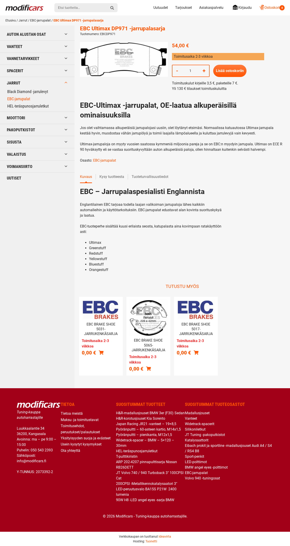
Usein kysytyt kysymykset (81, 444)
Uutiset (14, 178)
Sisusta (14, 142)
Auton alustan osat (26, 34)
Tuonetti (151, 541)
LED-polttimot (196, 462)
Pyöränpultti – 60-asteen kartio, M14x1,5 (148, 429)
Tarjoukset (183, 7)
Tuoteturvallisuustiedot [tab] (150, 177)
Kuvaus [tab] (86, 177)
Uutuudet (160, 7)
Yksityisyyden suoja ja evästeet (86, 438)
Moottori (16, 117)
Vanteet (14, 46)
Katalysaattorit (196, 440)
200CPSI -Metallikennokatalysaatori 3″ (146, 483)
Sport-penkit (194, 456)
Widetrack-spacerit (199, 424)
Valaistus (16, 154)
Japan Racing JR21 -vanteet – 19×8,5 (146, 424)
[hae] (112, 7)
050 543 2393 (42, 450)
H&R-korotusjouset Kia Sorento (140, 418)
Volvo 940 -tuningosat (202, 478)
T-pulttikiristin (127, 456)
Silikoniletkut (195, 429)
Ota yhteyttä (70, 450)
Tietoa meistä (72, 413)
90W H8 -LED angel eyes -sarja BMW (145, 500)
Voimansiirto (19, 166)
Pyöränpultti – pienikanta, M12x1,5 (144, 435)
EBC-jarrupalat (40, 20)
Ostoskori (273, 7)
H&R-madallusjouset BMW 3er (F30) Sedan (150, 413)
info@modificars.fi (31, 461)
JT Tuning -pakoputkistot (205, 435)
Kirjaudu (245, 7)
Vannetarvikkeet (23, 58)
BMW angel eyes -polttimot (206, 467)
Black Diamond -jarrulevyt (27, 91)
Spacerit (15, 70)
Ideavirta (165, 536)
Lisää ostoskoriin (230, 71)
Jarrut (23, 20)
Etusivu (10, 20)
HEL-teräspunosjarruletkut (28, 106)
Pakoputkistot (21, 129)
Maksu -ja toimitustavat (80, 420)
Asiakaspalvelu (211, 7)
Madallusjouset (197, 413)
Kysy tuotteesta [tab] (111, 177)
